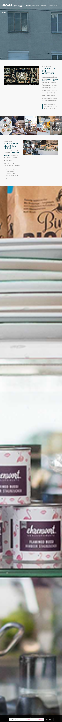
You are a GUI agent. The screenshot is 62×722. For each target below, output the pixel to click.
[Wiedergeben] (5, 84)
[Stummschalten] (35, 84)
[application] (21, 75)
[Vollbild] (38, 84)
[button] (21, 75)
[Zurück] (26, 147)
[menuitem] (3, 5)
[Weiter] (55, 147)
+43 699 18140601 (42, 1)
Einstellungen (49, 719)
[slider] (17, 84)
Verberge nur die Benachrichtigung (34, 719)
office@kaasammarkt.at (55, 1)
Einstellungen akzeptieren (16, 719)
